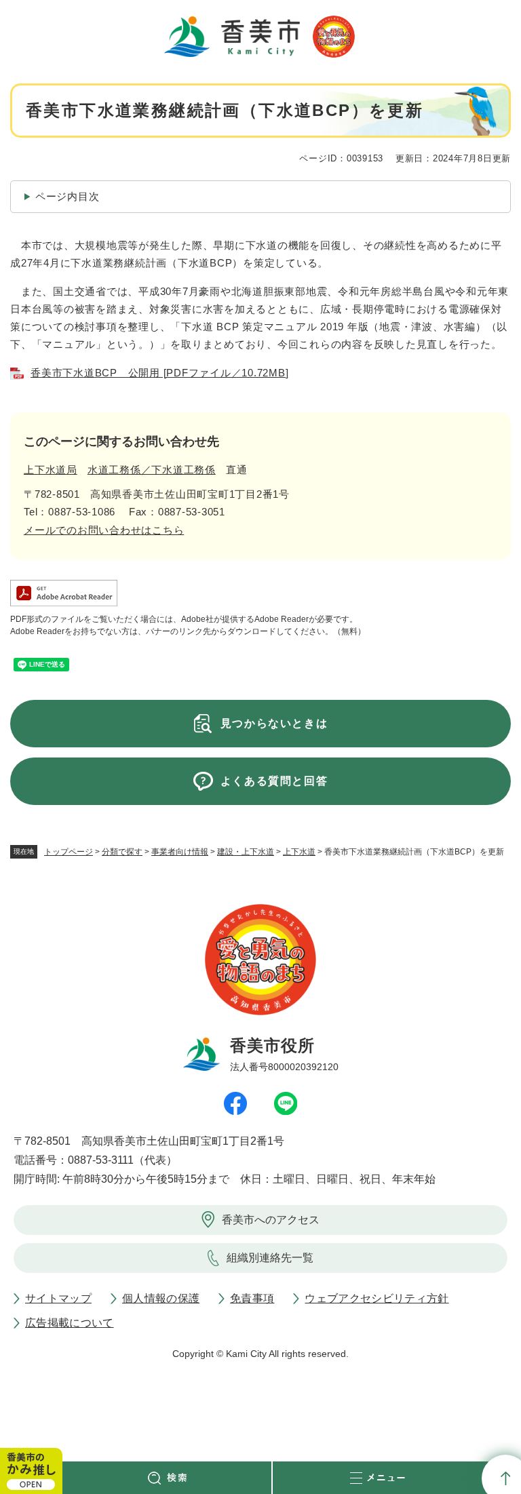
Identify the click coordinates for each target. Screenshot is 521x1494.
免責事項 (252, 1298)
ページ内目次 (67, 196)
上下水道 (299, 852)
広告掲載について (69, 1323)
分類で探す (122, 852)
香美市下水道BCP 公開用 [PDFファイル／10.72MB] (159, 372)
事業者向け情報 (179, 852)
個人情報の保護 (160, 1298)
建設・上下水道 (245, 852)
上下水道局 (50, 469)
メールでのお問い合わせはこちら (104, 530)
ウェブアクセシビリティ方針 (376, 1298)
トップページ (68, 852)
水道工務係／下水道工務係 (152, 469)
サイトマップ (58, 1298)
